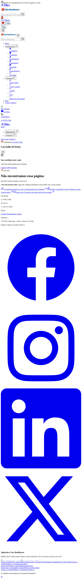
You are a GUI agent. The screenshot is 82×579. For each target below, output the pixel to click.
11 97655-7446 (17, 142)
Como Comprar (14, 87)
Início (7, 43)
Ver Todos (12, 75)
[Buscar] (23, 14)
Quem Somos (14, 83)
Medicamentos (10, 47)
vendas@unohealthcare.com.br (11, 214)
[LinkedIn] (7, 6)
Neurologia (13, 55)
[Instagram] (4, 6)
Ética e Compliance (14, 564)
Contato (12, 91)
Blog (6, 101)
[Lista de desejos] (3, 23)
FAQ (11, 95)
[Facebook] (2, 6)
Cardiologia (13, 51)
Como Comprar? (10, 103)
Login (7, 562)
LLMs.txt (24, 564)
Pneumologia (13, 63)
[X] (9, 6)
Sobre (46, 562)
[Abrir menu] (3, 30)
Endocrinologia (14, 71)
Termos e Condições (8, 570)
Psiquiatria (12, 67)
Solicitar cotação (14, 562)
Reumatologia (14, 59)
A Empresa (9, 78)
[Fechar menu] (18, 35)
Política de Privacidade (17, 99)
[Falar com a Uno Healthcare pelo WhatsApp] (2, 577)
